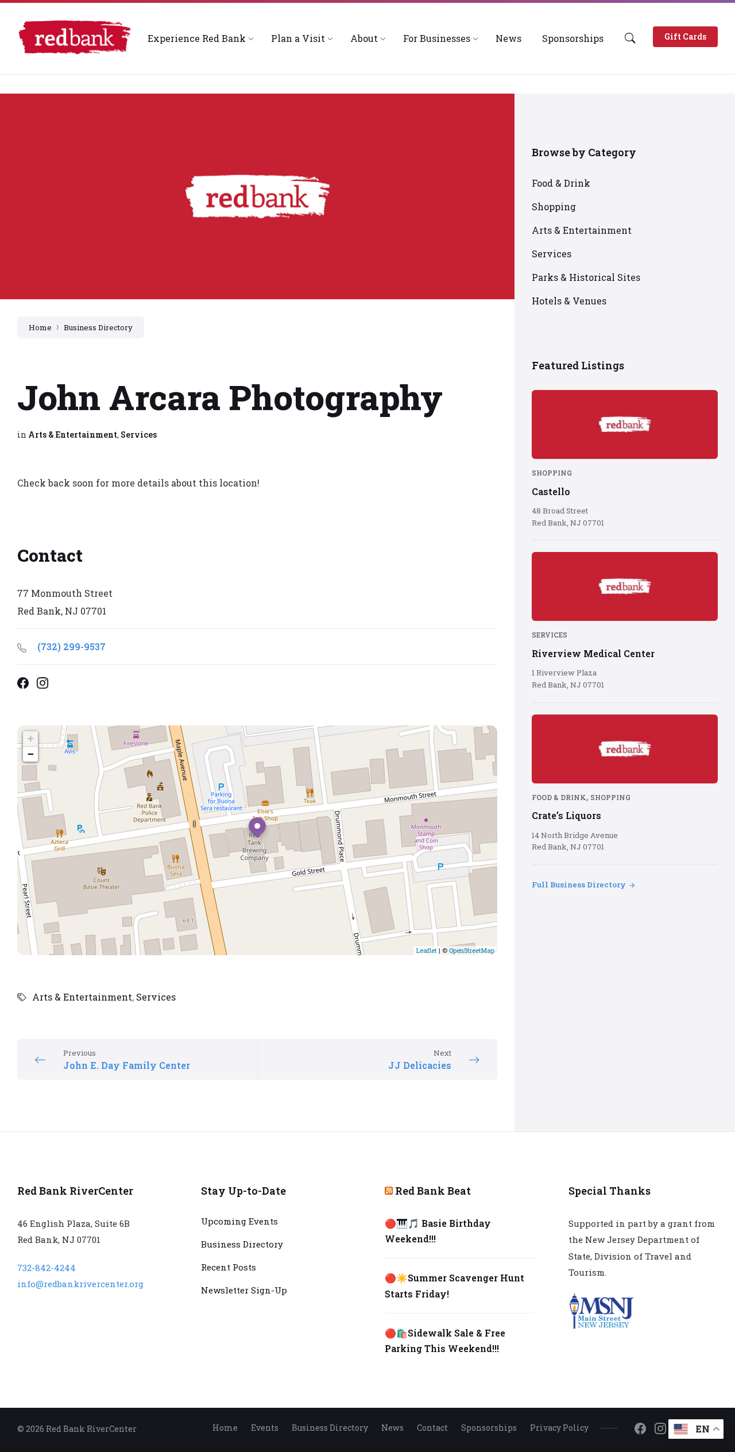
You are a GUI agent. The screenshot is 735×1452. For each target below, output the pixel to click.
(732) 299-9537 (71, 646)
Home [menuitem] (225, 1427)
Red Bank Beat (433, 1191)
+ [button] (31, 738)
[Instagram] (660, 1429)
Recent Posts (228, 1267)
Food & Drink (561, 183)
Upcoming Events (239, 1221)
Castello (551, 491)
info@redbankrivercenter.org (80, 1283)
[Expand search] (629, 37)
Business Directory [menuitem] (330, 1427)
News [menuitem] (392, 1427)
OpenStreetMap (471, 950)
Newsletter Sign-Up (244, 1290)
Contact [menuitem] (432, 1427)
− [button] (31, 754)
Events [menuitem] (264, 1427)
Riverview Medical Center (593, 653)
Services (139, 434)
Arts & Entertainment (72, 434)
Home (40, 327)
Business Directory (98, 327)
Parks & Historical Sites (586, 277)
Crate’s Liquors (566, 815)
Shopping (554, 206)
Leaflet (426, 950)
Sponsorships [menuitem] (489, 1427)
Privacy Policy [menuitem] (559, 1427)
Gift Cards (685, 36)
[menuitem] (197, 38)
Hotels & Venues (569, 301)
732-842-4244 (46, 1267)
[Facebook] (640, 1429)
